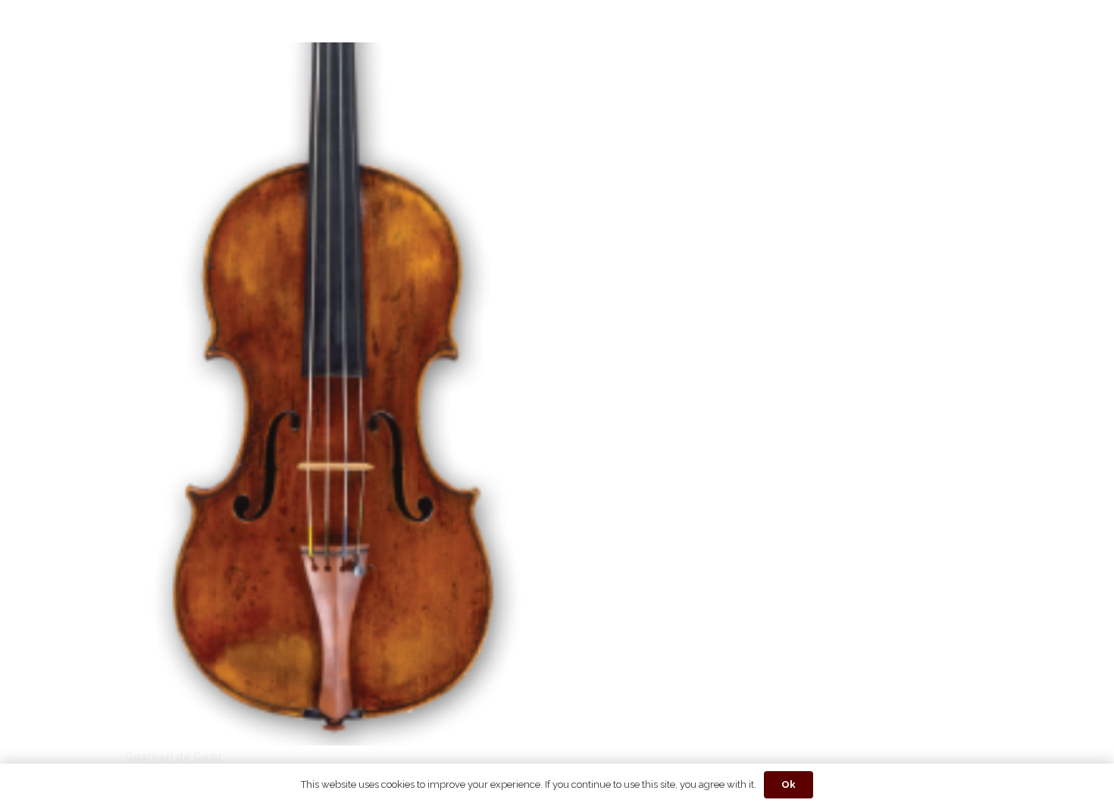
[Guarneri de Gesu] (333, 53)
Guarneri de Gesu (173, 757)
